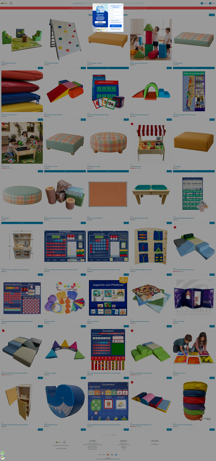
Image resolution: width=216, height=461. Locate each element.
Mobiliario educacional (116, 22)
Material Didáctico (115, 20)
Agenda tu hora (115, 26)
